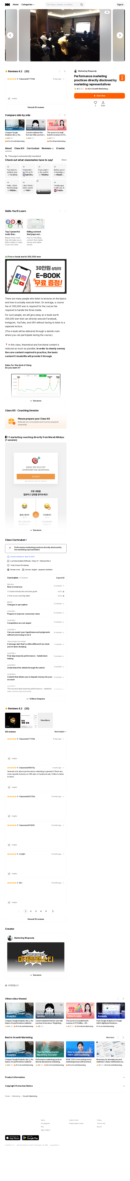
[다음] (52, 911)
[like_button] (9, 98)
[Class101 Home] (7, 4)
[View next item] (65, 211)
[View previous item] (59, 211)
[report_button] (63, 79)
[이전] (18, 911)
